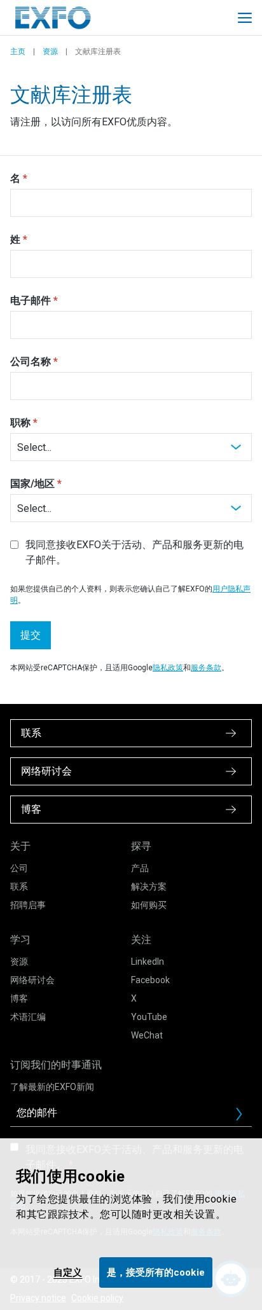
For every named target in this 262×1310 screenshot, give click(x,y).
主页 (17, 51)
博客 (19, 998)
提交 (30, 635)
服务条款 (206, 667)
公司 (19, 868)
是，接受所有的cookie (156, 1272)
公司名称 (30, 361)
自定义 (67, 1272)
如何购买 (149, 905)
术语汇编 (28, 1017)
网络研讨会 (32, 980)
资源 (50, 51)
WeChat (147, 1035)
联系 (19, 886)
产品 (140, 868)
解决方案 (149, 886)
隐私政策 (168, 667)
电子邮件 (30, 300)
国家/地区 (32, 484)
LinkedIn (147, 961)
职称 (20, 423)
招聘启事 (28, 905)
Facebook (150, 980)
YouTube (149, 1017)
